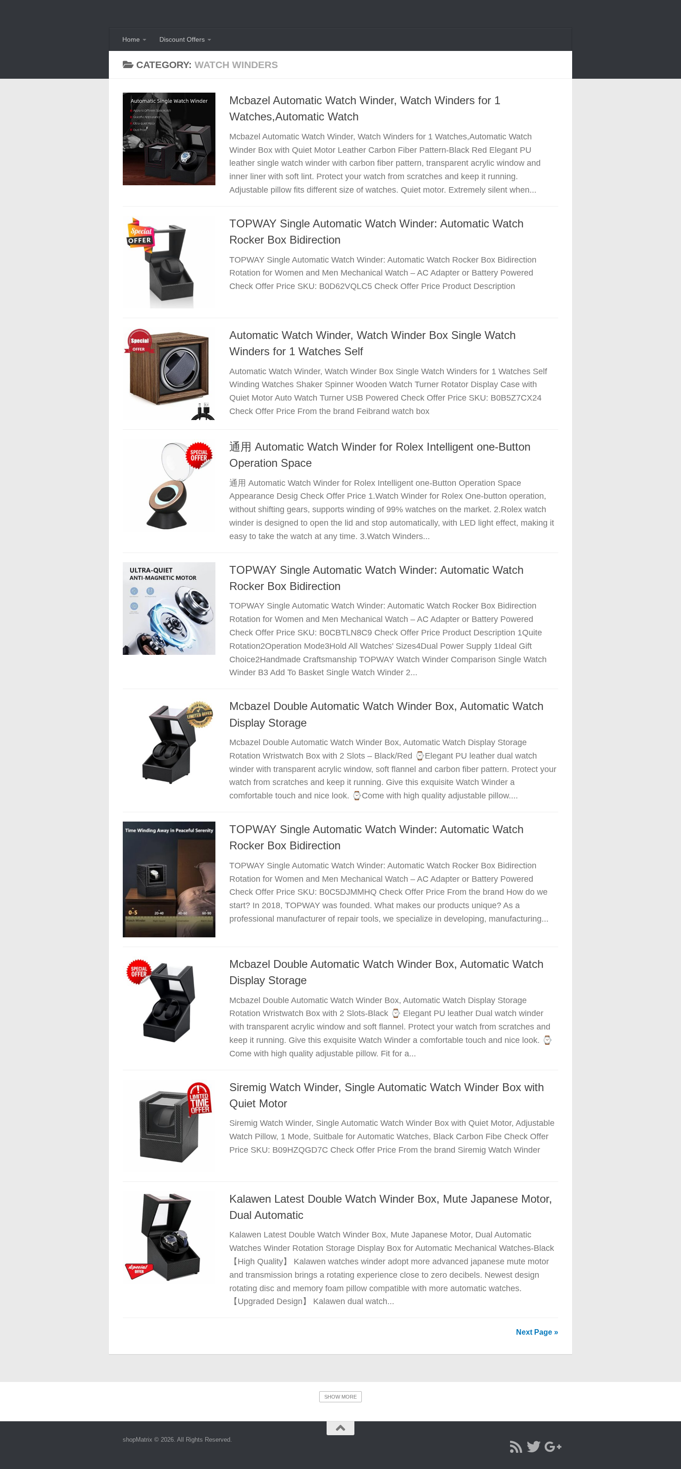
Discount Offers (182, 39)
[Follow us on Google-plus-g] (551, 1447)
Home (131, 39)
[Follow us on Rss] (516, 1447)
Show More (340, 1397)
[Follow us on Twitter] (534, 1447)
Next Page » (537, 1332)
